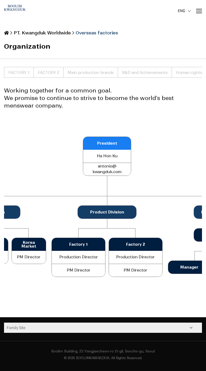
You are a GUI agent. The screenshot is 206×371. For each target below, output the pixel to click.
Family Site (16, 327)
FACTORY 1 (19, 72)
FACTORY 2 (48, 72)
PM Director (78, 270)
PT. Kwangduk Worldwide (42, 32)
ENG (181, 10)
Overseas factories (97, 32)
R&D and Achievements (145, 72)
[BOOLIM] (14, 11)
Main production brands (91, 72)
